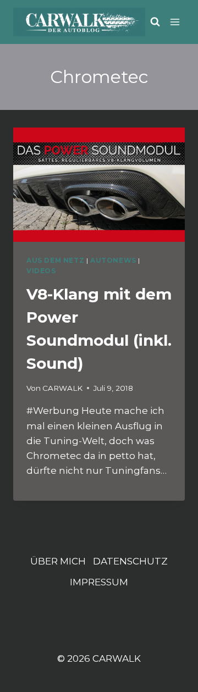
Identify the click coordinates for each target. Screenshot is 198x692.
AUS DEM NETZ (55, 260)
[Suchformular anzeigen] (155, 22)
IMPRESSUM (99, 582)
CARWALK (62, 388)
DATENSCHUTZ (130, 561)
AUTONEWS (113, 260)
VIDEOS (41, 271)
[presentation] (99, 185)
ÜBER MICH (58, 561)
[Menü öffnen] (175, 21)
